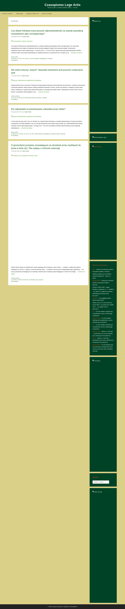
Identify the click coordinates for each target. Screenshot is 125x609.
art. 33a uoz (14, 58)
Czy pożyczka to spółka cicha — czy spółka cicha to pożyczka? (103, 307)
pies (37, 279)
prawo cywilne (14, 56)
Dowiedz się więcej (76, 52)
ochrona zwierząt (15, 96)
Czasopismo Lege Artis (63, 5)
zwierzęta (50, 58)
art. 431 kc (32, 133)
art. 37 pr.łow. (20, 133)
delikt (36, 133)
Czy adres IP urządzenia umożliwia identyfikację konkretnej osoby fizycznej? (102, 293)
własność (39, 97)
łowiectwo (37, 58)
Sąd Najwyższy (43, 58)
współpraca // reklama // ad (32, 13)
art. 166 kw (19, 279)
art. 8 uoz (32, 58)
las (29, 279)
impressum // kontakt (47, 13)
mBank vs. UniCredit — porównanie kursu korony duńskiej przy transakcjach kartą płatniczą (103, 333)
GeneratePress (73, 606)
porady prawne (19, 13)
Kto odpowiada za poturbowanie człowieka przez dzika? (38, 109)
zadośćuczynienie (55, 133)
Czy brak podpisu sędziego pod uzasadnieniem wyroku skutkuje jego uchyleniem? (103, 313)
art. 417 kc (19, 58)
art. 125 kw (13, 279)
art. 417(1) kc (26, 58)
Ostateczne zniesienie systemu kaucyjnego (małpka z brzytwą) (103, 282)
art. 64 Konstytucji (27, 97)
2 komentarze (14, 60)
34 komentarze (14, 281)
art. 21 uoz (13, 97)
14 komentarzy (14, 135)
